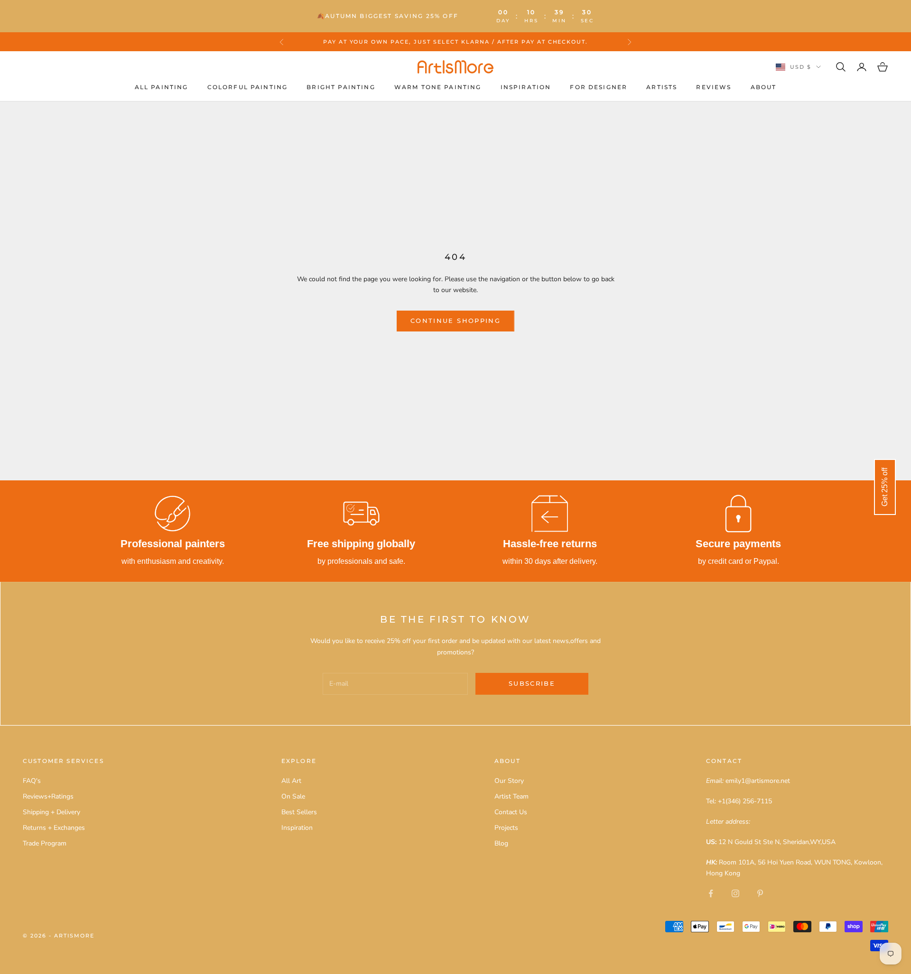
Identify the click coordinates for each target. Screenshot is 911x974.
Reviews (713, 87)
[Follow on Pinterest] (760, 893)
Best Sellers (299, 812)
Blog (501, 843)
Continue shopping (455, 320)
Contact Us (510, 812)
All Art (291, 780)
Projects (506, 827)
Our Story (509, 780)
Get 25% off (885, 487)
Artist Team (511, 796)
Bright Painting (341, 87)
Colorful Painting (247, 87)
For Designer (598, 87)
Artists (661, 87)
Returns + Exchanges (54, 827)
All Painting (161, 87)
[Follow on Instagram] (735, 893)
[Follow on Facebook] (711, 893)
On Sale (293, 796)
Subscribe (532, 683)
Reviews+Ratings (48, 796)
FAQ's (32, 780)
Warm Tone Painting (438, 87)
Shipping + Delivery (51, 812)
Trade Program (44, 843)
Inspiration (526, 87)
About (764, 87)
